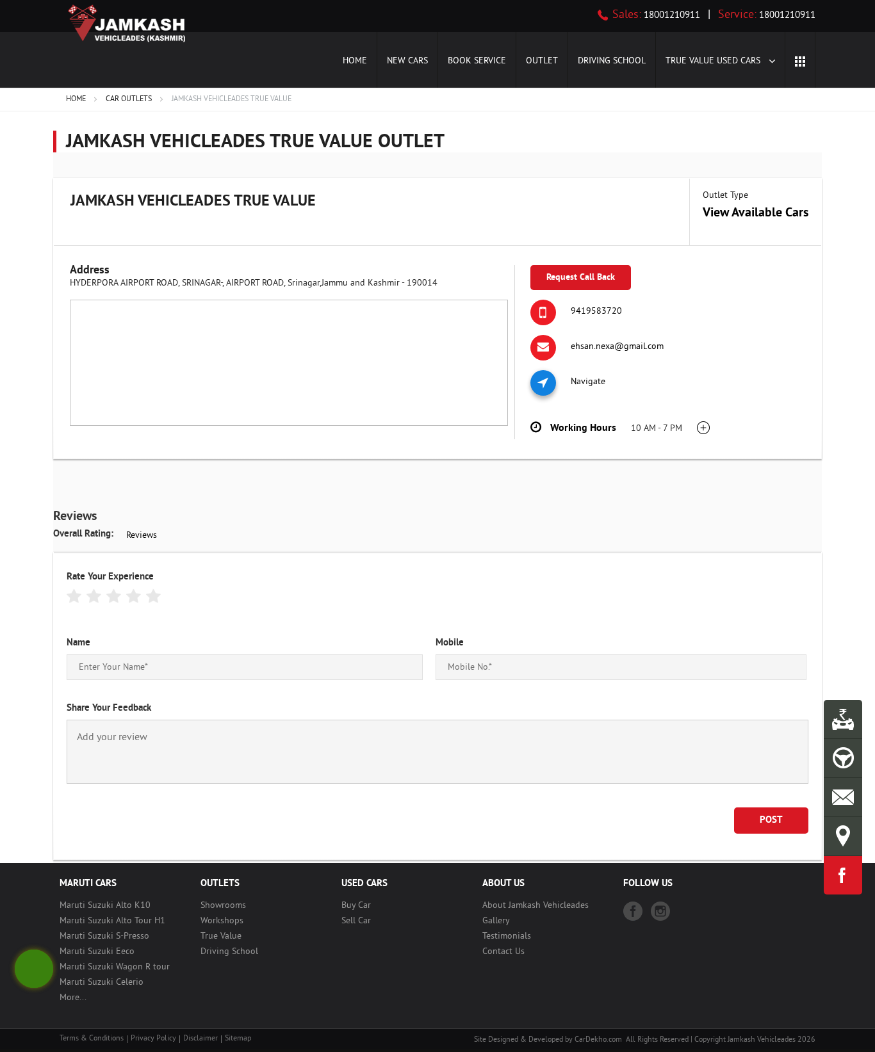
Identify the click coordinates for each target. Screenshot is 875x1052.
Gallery (496, 921)
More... (73, 997)
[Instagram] (660, 911)
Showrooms (223, 905)
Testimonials (506, 936)
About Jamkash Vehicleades (535, 905)
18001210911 (670, 16)
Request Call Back (580, 277)
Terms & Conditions (92, 1039)
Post (771, 820)
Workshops (221, 921)
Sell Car (356, 921)
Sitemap (238, 1039)
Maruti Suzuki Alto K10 (105, 905)
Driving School (612, 61)
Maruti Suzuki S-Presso (104, 936)
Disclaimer (200, 1039)
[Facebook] (632, 911)
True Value (220, 936)
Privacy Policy (153, 1039)
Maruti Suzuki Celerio (101, 982)
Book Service (477, 61)
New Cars (407, 61)
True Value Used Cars (714, 61)
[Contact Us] (843, 797)
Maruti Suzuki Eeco (97, 951)
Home (355, 61)
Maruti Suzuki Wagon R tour (115, 967)
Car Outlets (129, 99)
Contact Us (503, 951)
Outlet (542, 61)
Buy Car (356, 905)
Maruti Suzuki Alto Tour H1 (112, 921)
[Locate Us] (843, 836)
